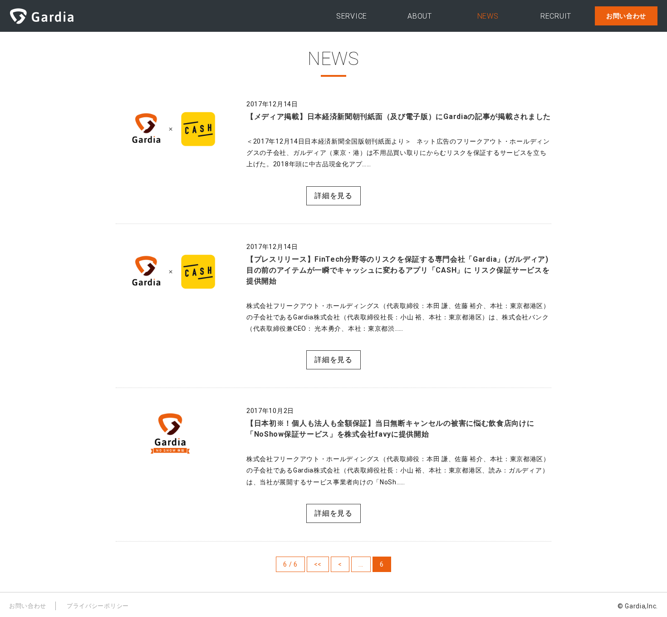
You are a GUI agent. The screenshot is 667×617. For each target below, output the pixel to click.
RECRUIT (555, 16)
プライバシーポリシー (98, 605)
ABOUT (419, 16)
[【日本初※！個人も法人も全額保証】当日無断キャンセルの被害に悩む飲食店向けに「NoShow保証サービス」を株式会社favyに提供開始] (170, 433)
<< (318, 564)
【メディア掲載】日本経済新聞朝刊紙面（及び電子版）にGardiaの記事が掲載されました (398, 116)
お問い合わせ (626, 16)
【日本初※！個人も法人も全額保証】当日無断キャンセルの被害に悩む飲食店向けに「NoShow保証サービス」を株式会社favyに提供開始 (390, 428)
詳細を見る (333, 195)
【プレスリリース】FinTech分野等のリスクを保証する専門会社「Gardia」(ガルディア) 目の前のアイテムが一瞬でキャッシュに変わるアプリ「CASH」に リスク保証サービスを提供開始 (397, 270)
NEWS (488, 16)
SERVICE (351, 16)
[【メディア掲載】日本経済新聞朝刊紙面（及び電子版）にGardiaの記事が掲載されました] (170, 127)
